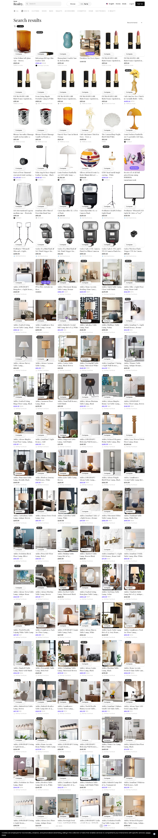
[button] (19, 54)
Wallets (59, 11)
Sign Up (140, 4)
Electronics (101, 11)
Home (91, 11)
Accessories (70, 11)
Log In (131, 4)
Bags (51, 11)
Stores (118, 4)
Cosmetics (81, 11)
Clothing (35, 11)
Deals (124, 4)
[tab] (85, 4)
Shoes (44, 11)
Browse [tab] (72, 4)
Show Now (90, 53)
